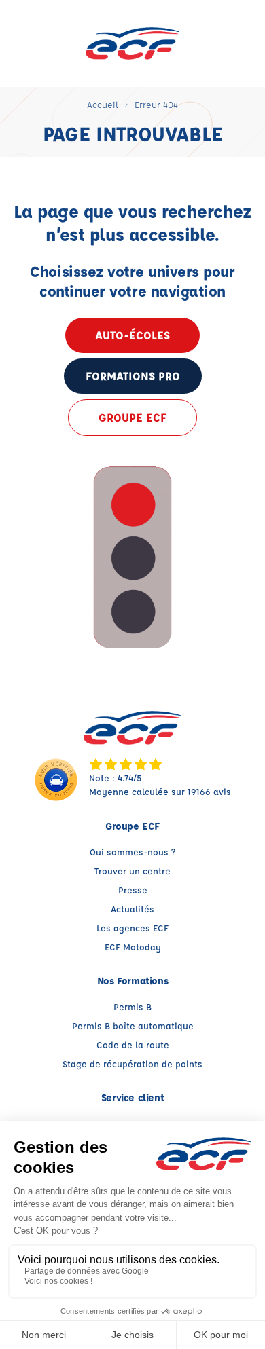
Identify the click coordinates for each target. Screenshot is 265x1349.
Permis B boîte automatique (133, 1025)
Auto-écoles (132, 335)
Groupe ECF (132, 417)
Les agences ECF (132, 928)
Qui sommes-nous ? (132, 851)
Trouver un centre (132, 870)
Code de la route (132, 1044)
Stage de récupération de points (132, 1063)
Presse (132, 889)
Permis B (132, 1006)
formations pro (133, 376)
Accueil (102, 104)
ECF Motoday (133, 947)
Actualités (132, 908)
